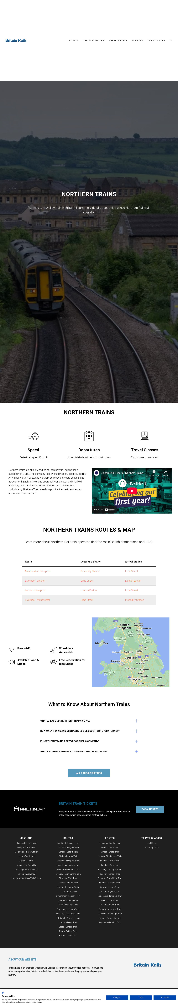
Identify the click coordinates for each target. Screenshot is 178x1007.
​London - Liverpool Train (109, 883)
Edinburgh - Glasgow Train (109, 869)
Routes (68, 838)
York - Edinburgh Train (68, 905)
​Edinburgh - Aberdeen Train (68, 918)
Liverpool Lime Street (26, 847)
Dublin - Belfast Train (68, 931)
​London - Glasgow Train (68, 847)
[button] (132, 491)
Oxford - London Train (109, 887)
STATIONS (26, 838)
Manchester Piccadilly (26, 865)
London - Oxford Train (109, 861)
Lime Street (131, 571)
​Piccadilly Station (90, 571)
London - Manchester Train (68, 865)
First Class (151, 843)
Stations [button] (137, 40)
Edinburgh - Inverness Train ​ (68, 914)
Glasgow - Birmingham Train (68, 874)
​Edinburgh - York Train (68, 856)
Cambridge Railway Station (26, 869)
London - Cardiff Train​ (68, 852)
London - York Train (109, 865)
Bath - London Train (109, 900)
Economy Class (152, 847)
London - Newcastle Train (110, 918)
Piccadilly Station (134, 599)
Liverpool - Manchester (37, 599)
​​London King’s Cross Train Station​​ (26, 878)
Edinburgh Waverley (26, 874)
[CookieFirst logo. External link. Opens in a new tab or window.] (3, 993)
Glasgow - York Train (68, 878)
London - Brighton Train (110, 891)
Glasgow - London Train (109, 874)
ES (171, 40)
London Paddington (26, 856)
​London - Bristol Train (110, 852)
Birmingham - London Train (68, 896)
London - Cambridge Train (68, 900)
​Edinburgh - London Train (110, 843)
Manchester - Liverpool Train (109, 896)
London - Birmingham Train (110, 856)
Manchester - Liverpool (37, 571)
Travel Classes (151, 838)
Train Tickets (156, 40)
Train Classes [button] (118, 40)
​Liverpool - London (35, 580)
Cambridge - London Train (68, 909)
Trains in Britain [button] (93, 40)
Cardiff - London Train (68, 883)
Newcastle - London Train (110, 922)
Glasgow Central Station (26, 843)
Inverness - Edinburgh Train (110, 914)
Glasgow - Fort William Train (110, 878)
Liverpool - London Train (68, 887)
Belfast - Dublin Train (68, 935)
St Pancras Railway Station (26, 852)
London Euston (133, 580)
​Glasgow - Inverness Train (110, 909)
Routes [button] (73, 40)
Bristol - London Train (110, 905)
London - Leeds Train (68, 922)
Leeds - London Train (68, 927)
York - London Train (68, 891)
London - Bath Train (109, 847)
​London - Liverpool (35, 590)
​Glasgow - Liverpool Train (68, 861)
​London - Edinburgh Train (68, 843)
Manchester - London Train (68, 869)
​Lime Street (87, 599)
